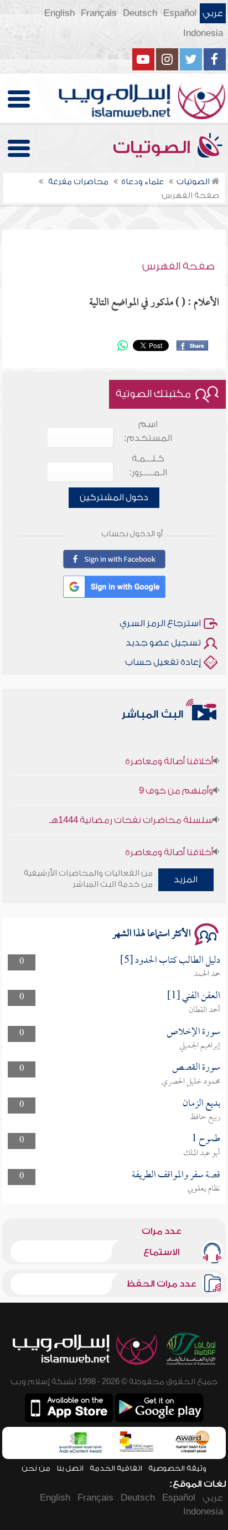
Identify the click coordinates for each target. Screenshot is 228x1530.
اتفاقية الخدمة (116, 1468)
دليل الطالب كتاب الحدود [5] (170, 961)
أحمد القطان (204, 1010)
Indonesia (203, 33)
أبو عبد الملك (201, 1153)
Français (99, 13)
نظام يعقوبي (204, 1189)
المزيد (186, 880)
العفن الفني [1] (193, 996)
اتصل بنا (70, 1468)
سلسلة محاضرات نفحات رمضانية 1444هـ (131, 814)
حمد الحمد (207, 974)
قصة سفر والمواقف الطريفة (176, 1175)
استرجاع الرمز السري (160, 623)
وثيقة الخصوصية (177, 1468)
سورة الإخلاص (193, 1032)
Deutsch (140, 13)
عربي (213, 13)
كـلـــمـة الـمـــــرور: (148, 465)
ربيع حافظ (205, 1117)
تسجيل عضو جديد (163, 643)
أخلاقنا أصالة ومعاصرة (169, 755)
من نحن (36, 1468)
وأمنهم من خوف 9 (176, 784)
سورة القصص (196, 1068)
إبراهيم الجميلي (199, 1046)
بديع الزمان (201, 1104)
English (59, 13)
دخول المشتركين (114, 497)
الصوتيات (154, 147)
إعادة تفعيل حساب (163, 662)
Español (179, 13)
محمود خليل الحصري (191, 1082)
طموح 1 (205, 1139)
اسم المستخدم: (148, 431)
